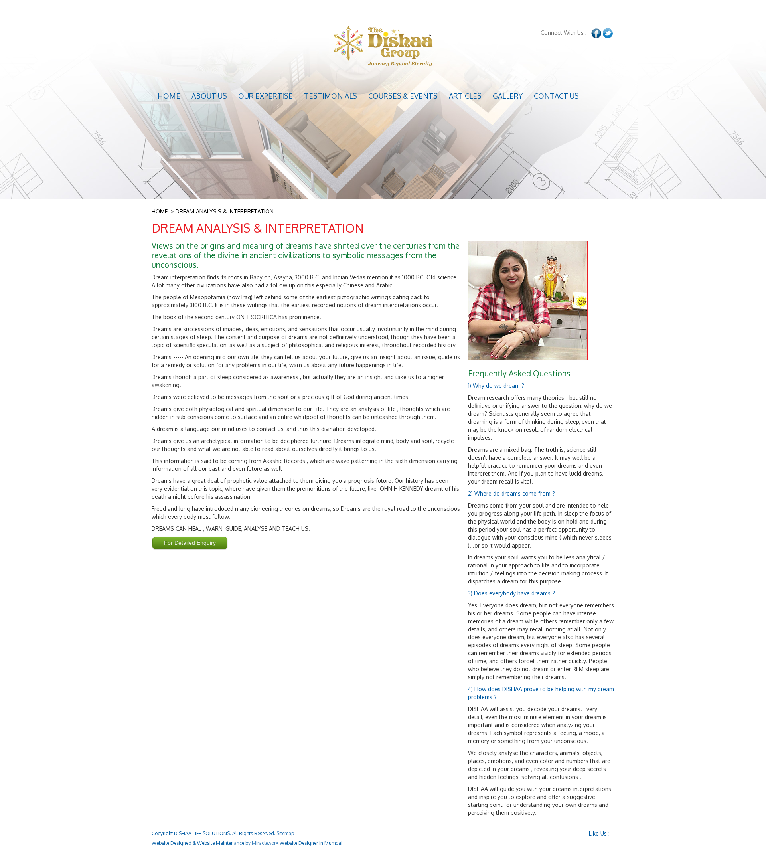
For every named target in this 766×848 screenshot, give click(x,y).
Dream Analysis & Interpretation (225, 211)
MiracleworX (265, 843)
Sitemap (285, 833)
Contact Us (556, 96)
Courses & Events (403, 96)
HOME (160, 211)
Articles (465, 96)
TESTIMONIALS (330, 96)
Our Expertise (265, 96)
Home (169, 96)
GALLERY (508, 96)
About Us (209, 96)
